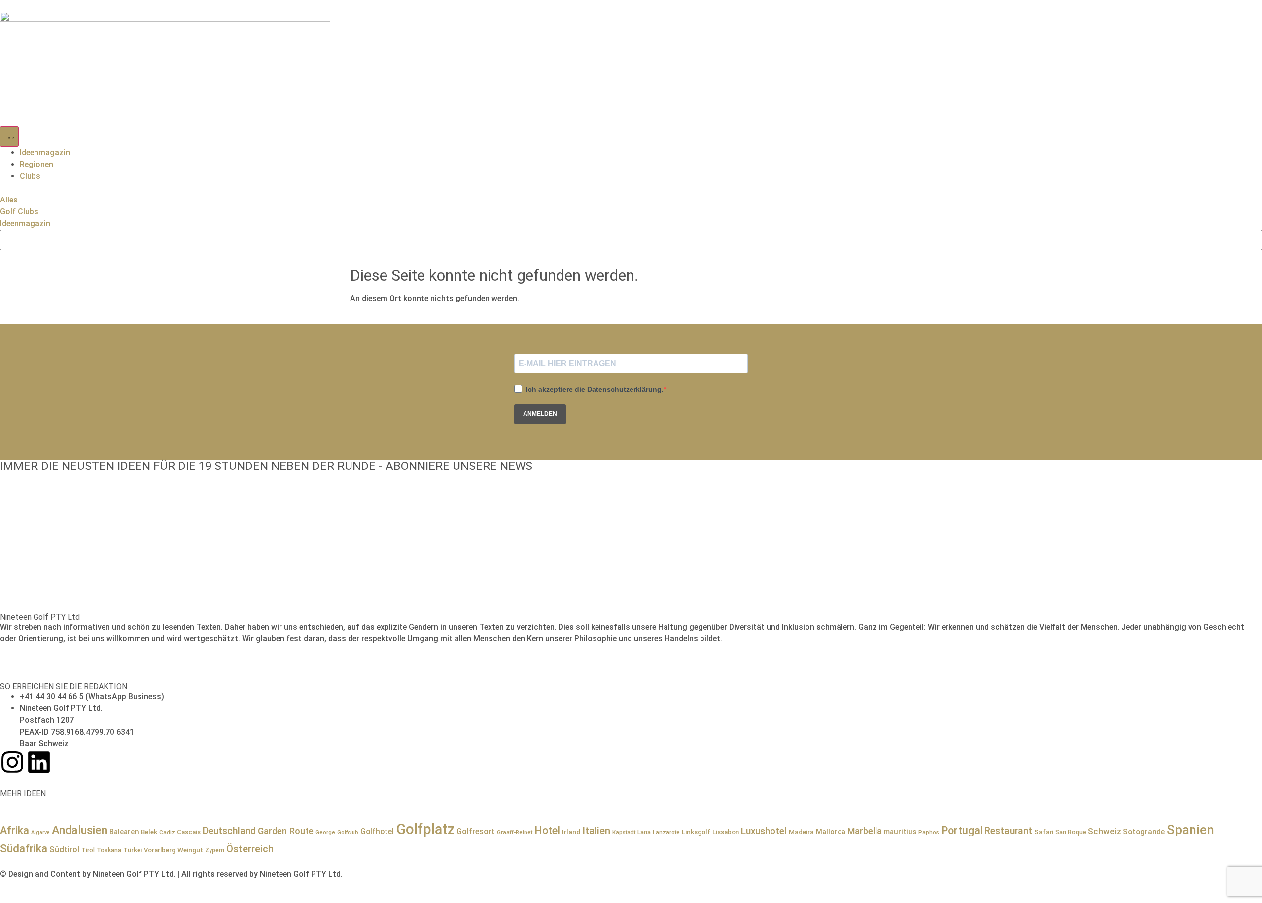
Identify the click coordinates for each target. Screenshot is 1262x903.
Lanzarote (666, 832)
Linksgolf (696, 832)
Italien (596, 830)
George (325, 832)
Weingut (190, 850)
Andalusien (79, 830)
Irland (571, 832)
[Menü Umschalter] (9, 136)
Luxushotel (764, 831)
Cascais (189, 832)
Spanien (1190, 829)
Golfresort (475, 831)
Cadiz (167, 832)
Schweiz (1104, 831)
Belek (149, 832)
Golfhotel (377, 831)
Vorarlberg (159, 850)
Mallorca (830, 831)
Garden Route (286, 831)
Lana (644, 832)
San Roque (1070, 832)
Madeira (801, 832)
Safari (1043, 832)
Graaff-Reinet (514, 832)
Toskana (109, 850)
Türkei (132, 850)
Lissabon (725, 832)
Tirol (88, 850)
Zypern (214, 850)
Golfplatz (425, 829)
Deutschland (229, 830)
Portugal (961, 830)
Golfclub (347, 832)
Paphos (928, 832)
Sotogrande (1144, 831)
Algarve (40, 832)
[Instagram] (12, 762)
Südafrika (23, 848)
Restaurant (1008, 830)
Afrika (14, 830)
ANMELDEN (540, 413)
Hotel (547, 830)
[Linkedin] (39, 762)
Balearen (124, 831)
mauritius (900, 831)
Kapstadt (623, 832)
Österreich (250, 849)
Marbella (864, 831)
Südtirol (64, 849)
